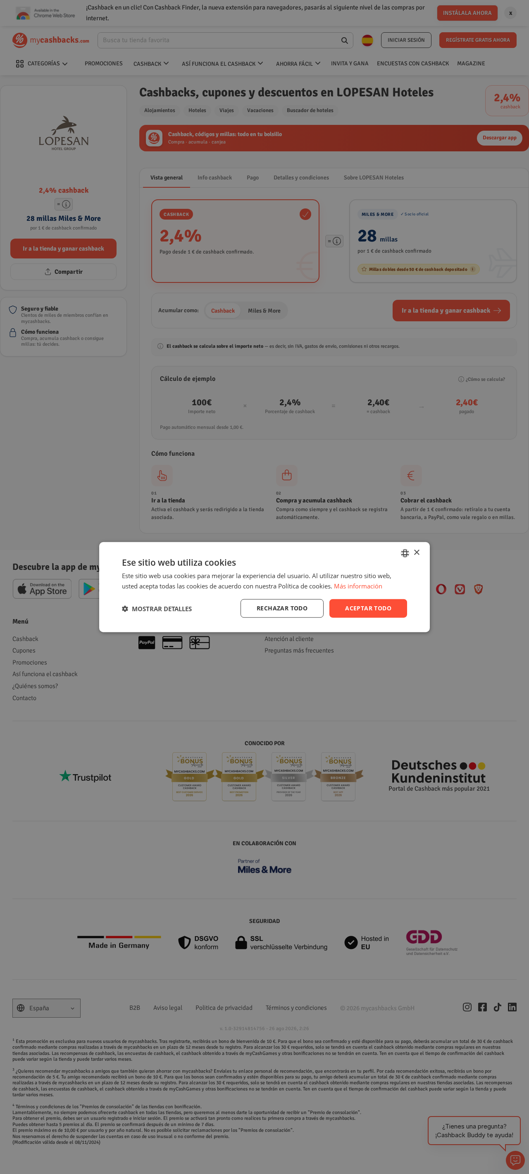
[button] (157, 608)
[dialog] (264, 587)
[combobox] (405, 553)
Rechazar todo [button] (282, 608)
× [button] (416, 553)
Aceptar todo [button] (368, 608)
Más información (358, 585)
